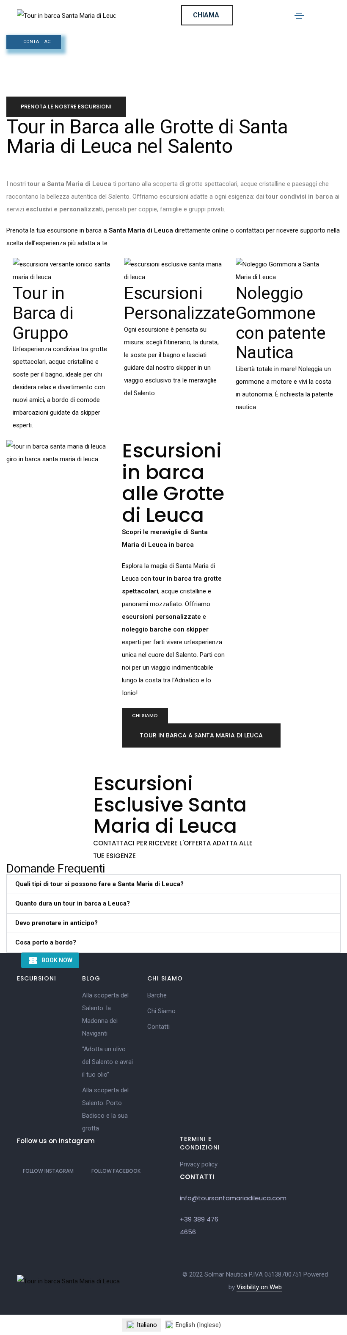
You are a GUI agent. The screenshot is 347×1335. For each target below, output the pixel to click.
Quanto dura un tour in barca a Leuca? (72, 903)
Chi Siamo (161, 1011)
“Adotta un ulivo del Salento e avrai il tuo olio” (107, 1061)
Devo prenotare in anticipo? (56, 923)
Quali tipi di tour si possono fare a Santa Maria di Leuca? (99, 884)
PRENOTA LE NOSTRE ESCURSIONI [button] (66, 106)
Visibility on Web (259, 1287)
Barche (157, 995)
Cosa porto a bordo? (45, 942)
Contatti (158, 1026)
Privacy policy (199, 1164)
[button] (145, 715)
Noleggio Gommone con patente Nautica (281, 323)
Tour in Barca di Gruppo (43, 313)
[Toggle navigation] (299, 16)
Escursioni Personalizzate (179, 303)
